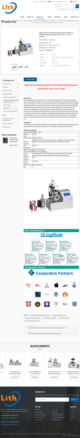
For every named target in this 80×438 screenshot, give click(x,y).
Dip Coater (7, 108)
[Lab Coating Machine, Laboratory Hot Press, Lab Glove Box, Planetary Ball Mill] (9, 8)
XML (69, 435)
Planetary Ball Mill (39, 417)
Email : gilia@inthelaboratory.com (59, 1)
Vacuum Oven (55, 409)
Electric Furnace (7, 90)
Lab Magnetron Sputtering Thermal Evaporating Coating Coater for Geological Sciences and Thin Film (11, 373)
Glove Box (5, 87)
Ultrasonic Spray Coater (10, 111)
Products (39, 17)
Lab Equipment (6, 127)
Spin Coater (7, 105)
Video (66, 17)
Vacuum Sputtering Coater (59, 315)
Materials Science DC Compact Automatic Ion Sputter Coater (69, 373)
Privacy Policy (75, 435)
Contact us (74, 17)
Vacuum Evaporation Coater (32, 320)
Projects (57, 17)
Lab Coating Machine (10, 97)
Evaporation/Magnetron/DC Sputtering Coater (11, 101)
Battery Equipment (7, 123)
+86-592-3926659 (8, 418)
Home (22, 17)
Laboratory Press (7, 83)
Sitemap (65, 435)
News (49, 17)
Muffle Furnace (39, 412)
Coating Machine (27, 20)
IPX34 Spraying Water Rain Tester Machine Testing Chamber (14, 140)
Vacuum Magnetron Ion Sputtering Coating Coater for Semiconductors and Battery (30, 373)
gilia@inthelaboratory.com (9, 424)
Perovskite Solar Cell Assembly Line (8, 119)
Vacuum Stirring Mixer (57, 417)
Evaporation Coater (64, 318)
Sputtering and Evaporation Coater (40, 315)
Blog (71, 419)
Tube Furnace (38, 419)
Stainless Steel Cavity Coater (32, 318)
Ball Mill (4, 115)
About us (30, 17)
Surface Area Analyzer (57, 414)
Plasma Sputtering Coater (49, 318)
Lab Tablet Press (56, 419)
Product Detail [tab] (30, 79)
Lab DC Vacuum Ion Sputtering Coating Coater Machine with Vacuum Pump (49, 373)
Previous (2, 366)
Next (78, 366)
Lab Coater (55, 412)
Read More (11, 377)
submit (73, 399)
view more (13, 145)
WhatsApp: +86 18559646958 (40, 1)
